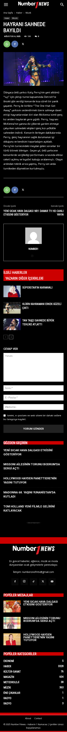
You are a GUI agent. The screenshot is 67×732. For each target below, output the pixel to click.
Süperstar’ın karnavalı (37, 287)
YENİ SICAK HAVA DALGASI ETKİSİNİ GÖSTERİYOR (18, 212)
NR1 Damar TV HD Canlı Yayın (49, 212)
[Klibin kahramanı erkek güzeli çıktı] (12, 308)
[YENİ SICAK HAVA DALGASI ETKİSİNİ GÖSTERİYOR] (12, 606)
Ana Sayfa (8, 12)
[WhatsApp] (6, 44)
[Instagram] (33, 256)
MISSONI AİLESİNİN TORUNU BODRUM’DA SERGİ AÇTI (41, 620)
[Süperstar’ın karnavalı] (12, 291)
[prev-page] (5, 337)
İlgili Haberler (15, 272)
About (28, 718)
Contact (38, 718)
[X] (22, 44)
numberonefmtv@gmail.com (38, 572)
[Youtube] (52, 581)
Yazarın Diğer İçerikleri (24, 278)
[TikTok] (33, 581)
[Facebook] (14, 44)
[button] (5, 4)
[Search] (62, 4)
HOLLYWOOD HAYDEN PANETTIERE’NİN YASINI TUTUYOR (38, 637)
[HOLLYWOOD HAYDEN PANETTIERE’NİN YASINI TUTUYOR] (12, 639)
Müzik (28, 12)
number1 (33, 248)
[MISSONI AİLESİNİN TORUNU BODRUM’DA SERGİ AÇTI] (12, 623)
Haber (19, 12)
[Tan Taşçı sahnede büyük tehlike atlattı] (12, 324)
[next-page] (11, 337)
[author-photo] (33, 244)
